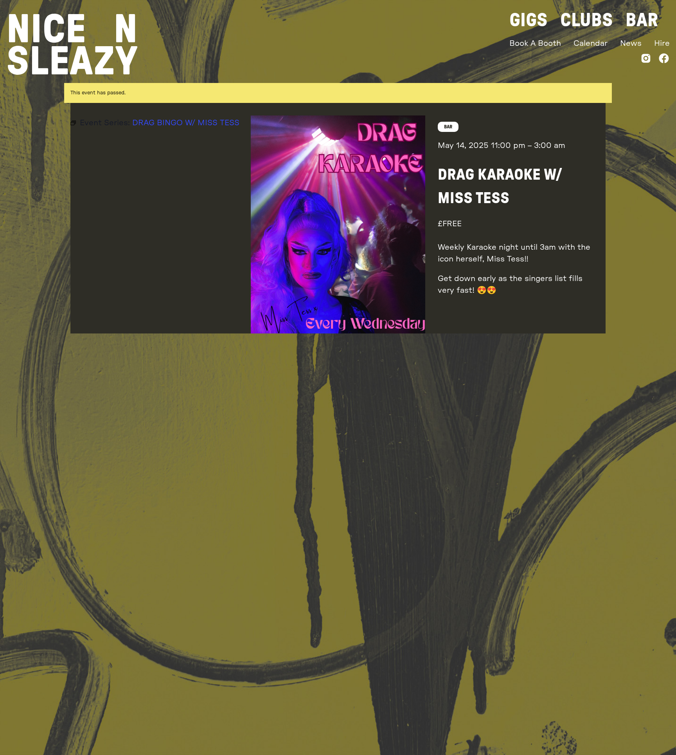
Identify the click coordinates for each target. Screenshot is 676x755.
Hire (662, 43)
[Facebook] (664, 60)
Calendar (591, 43)
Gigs (528, 20)
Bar (642, 20)
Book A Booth (535, 43)
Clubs (586, 20)
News (631, 43)
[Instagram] (646, 60)
